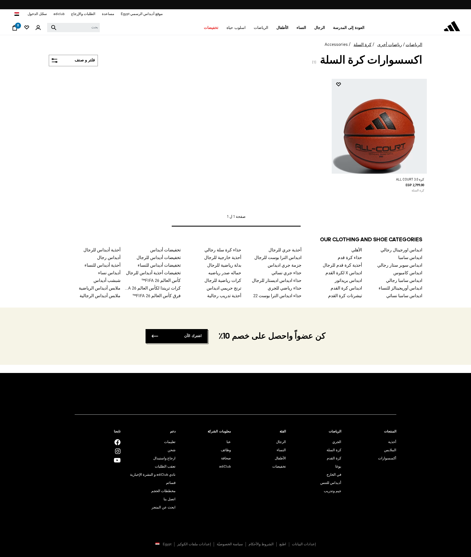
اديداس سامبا (410, 258)
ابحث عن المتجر (164, 507)
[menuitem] (349, 28)
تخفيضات (279, 466)
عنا (229, 442)
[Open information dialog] (233, 5)
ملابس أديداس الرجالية (100, 296)
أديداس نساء (109, 273)
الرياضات (414, 45)
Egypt (167, 544)
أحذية (392, 442)
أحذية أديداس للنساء (102, 265)
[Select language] (16, 14)
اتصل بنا (170, 499)
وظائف (226, 450)
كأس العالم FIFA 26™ (161, 281)
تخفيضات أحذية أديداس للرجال (153, 273)
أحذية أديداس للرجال (101, 250)
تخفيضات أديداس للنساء (159, 265)
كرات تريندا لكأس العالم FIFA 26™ (153, 288)
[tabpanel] (235, 158)
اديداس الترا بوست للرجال (277, 258)
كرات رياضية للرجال (222, 281)
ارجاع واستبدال (164, 458)
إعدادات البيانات (304, 544)
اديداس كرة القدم (346, 288)
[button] (349, 28)
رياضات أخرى (389, 45)
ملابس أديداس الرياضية (99, 288)
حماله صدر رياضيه (224, 273)
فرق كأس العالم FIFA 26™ (156, 296)
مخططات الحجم (163, 491)
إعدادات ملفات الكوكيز (194, 544)
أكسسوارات (387, 458)
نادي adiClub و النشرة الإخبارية (153, 475)
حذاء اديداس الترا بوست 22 (277, 296)
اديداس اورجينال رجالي (401, 250)
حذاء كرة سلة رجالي (222, 250)
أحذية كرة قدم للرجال (342, 265)
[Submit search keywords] (54, 27)
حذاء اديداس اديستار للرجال (276, 281)
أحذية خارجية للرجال (222, 258)
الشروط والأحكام (261, 544)
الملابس (390, 450)
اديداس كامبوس (407, 273)
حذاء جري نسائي (286, 273)
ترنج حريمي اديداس (224, 288)
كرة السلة (363, 45)
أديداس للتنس (330, 483)
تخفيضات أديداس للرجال (159, 258)
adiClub (225, 466)
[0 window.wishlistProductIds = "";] (26, 28)
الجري (336, 442)
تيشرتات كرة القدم (345, 296)
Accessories (336, 45)
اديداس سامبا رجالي (404, 281)
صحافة (226, 458)
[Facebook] (117, 442)
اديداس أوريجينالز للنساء (400, 288)
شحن (172, 450)
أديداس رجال (108, 258)
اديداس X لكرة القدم (343, 273)
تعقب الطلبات (165, 466)
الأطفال (280, 458)
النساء (281, 450)
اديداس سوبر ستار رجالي (399, 265)
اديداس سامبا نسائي (404, 296)
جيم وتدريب (332, 491)
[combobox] (73, 27)
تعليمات (170, 442)
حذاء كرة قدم (350, 258)
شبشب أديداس (106, 281)
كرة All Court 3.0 (410, 179)
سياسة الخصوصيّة (230, 544)
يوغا (338, 466)
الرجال (281, 442)
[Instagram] (117, 451)
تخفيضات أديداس (165, 250)
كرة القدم (334, 458)
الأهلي (356, 250)
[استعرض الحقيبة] (15, 29)
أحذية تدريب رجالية (224, 296)
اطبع (282, 544)
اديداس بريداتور (348, 281)
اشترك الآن (193, 336)
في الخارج (334, 475)
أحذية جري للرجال (284, 250)
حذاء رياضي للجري (284, 288)
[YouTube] (117, 460)
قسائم (171, 483)
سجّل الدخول (37, 14)
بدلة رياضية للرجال (224, 265)
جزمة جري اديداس (284, 265)
